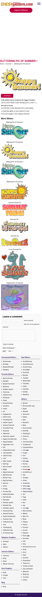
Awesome (26, 414)
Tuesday (25, 378)
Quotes (25, 530)
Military (25, 513)
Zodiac (25, 580)
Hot (24, 494)
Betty (4, 558)
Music (25, 519)
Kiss (24, 502)
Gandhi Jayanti (8, 422)
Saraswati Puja (8, 511)
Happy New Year (8, 444)
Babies (25, 417)
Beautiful (26, 422)
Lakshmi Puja (7, 455)
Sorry (24, 552)
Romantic (26, 538)
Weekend (26, 394)
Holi (4, 447)
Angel (25, 408)
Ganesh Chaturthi (8, 425)
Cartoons (6, 555)
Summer (9, 64)
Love (24, 508)
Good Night (26, 369)
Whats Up (26, 574)
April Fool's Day (8, 378)
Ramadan (6, 500)
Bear (24, 419)
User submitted (28, 569)
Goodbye (25, 477)
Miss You (26, 516)
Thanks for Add (28, 566)
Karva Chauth (7, 466)
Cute (24, 450)
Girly (24, 475)
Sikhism (5, 547)
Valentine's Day (8, 530)
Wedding (6, 369)
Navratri (5, 483)
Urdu (4, 578)
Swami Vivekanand (9, 516)
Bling (24, 425)
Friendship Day (7, 419)
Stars (24, 555)
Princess (25, 527)
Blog (4, 586)
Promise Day (7, 491)
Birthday (5, 364)
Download (7, 96)
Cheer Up (26, 436)
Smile (24, 549)
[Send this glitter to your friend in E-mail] (2, 111)
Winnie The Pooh (8, 564)
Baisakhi (5, 381)
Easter (5, 408)
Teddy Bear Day (8, 522)
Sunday (25, 392)
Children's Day (7, 395)
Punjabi (5, 575)
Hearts (25, 486)
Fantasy (25, 458)
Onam (5, 486)
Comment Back (28, 442)
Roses (25, 535)
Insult (24, 500)
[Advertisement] (21, 37)
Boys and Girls (27, 428)
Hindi (4, 572)
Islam (4, 544)
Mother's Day (7, 477)
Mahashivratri (7, 475)
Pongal (5, 489)
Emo (24, 455)
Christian (6, 541)
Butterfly (25, 431)
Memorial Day (27, 511)
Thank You (26, 563)
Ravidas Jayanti (8, 502)
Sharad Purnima (8, 513)
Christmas (6, 392)
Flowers (25, 464)
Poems (25, 524)
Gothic (25, 480)
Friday (25, 386)
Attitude (25, 411)
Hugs (24, 497)
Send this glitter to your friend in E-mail (16, 111)
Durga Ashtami (8, 403)
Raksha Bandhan (8, 494)
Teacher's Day (7, 519)
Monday (25, 375)
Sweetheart (26, 560)
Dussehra (6, 406)
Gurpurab (6, 431)
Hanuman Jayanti (8, 436)
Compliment (27, 444)
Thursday (26, 383)
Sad (24, 541)
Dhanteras (6, 397)
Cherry (25, 439)
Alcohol (25, 403)
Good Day (26, 372)
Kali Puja (5, 464)
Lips (24, 505)
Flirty (24, 461)
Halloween (6, 433)
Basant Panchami (8, 384)
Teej (4, 524)
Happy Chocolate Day (10, 439)
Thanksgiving (7, 527)
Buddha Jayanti (8, 389)
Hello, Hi (25, 489)
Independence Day (9, 450)
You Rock (26, 577)
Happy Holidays (8, 442)
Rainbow (25, 533)
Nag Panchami (7, 480)
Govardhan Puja (8, 428)
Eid (4, 411)
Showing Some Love (29, 547)
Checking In (26, 433)
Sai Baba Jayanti (8, 508)
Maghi (5, 469)
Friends (25, 469)
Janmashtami (7, 453)
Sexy (24, 544)
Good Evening (27, 367)
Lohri (4, 458)
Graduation (26, 483)
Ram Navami (7, 497)
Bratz (5, 561)
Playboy (25, 522)
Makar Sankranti (8, 472)
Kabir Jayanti (7, 461)
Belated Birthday (8, 367)
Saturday (26, 389)
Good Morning (27, 361)
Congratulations (28, 447)
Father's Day (7, 417)
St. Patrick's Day (8, 533)
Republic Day (7, 505)
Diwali (5, 400)
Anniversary (7, 361)
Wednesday (26, 381)
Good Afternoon (28, 364)
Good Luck (26, 466)
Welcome (26, 571)
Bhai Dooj (6, 386)
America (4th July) (29, 406)
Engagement (7, 414)
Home (2, 64)
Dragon (25, 453)
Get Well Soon (27, 472)
